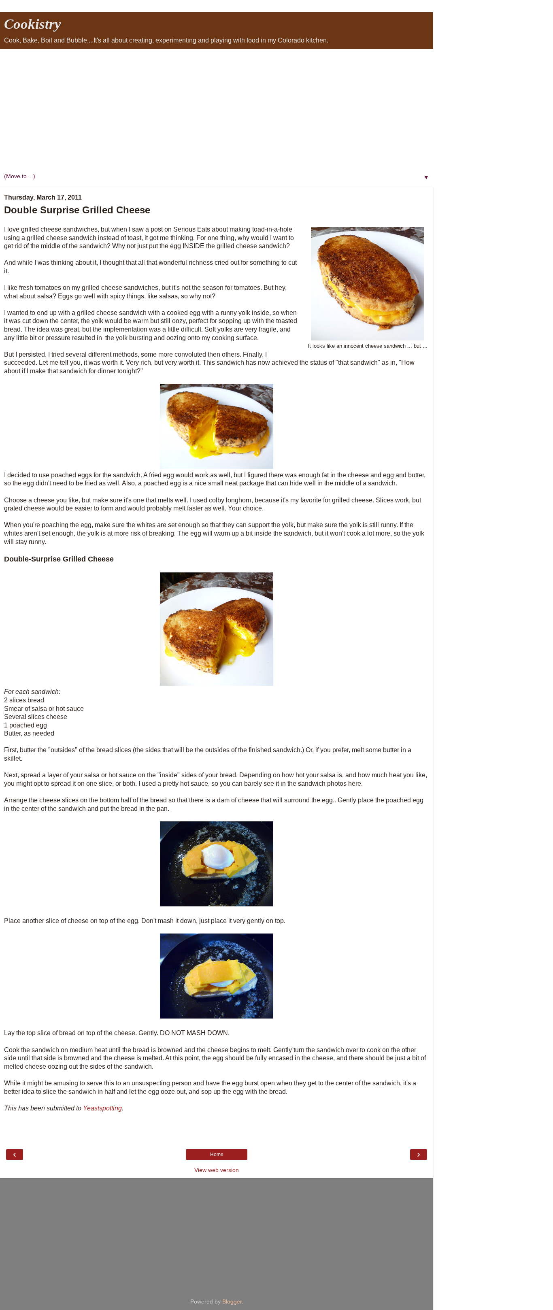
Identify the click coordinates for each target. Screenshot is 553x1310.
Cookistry (32, 24)
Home (216, 1154)
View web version (216, 1170)
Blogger (232, 1301)
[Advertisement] (216, 109)
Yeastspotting (102, 1108)
